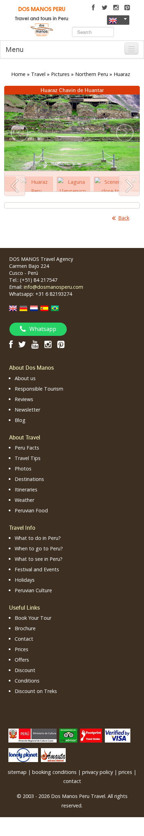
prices (125, 772)
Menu (14, 49)
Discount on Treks (36, 691)
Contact (24, 638)
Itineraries (26, 489)
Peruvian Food (31, 510)
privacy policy (97, 772)
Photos (23, 468)
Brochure (25, 628)
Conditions (27, 680)
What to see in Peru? (39, 559)
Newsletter (27, 409)
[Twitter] (104, 7)
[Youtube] (35, 344)
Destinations (29, 479)
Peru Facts (27, 447)
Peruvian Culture (33, 590)
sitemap (17, 772)
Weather (24, 500)
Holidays (25, 580)
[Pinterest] (127, 7)
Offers (22, 659)
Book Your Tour (33, 618)
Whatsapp (42, 329)
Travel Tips (28, 458)
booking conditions (54, 772)
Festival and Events (37, 569)
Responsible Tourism (39, 388)
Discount (25, 670)
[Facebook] (93, 7)
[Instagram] (115, 7)
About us (25, 378)
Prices (21, 649)
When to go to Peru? (39, 548)
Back (123, 217)
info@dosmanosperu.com (53, 287)
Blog (20, 420)
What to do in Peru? (38, 538)
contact (72, 781)
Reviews (24, 399)
